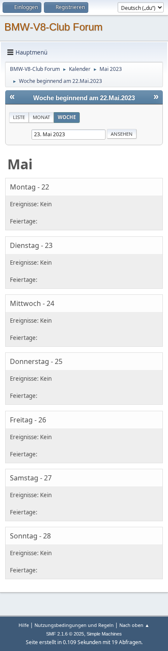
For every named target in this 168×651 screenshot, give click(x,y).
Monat (41, 117)
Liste (19, 117)
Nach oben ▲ (134, 625)
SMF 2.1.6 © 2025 (65, 633)
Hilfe (24, 625)
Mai (20, 164)
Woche (67, 117)
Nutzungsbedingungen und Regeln (74, 625)
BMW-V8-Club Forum (53, 27)
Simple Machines (104, 633)
